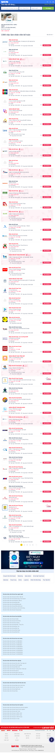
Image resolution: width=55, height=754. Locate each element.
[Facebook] (47, 730)
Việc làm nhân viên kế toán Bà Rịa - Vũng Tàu (13, 624)
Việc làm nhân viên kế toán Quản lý (11, 670)
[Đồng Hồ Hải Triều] (5, 498)
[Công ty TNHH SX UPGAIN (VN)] (5, 111)
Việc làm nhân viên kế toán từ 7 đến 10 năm (12, 716)
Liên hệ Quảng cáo (15, 750)
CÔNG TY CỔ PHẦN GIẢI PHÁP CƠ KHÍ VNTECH (19, 172)
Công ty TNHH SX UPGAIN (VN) (15, 110)
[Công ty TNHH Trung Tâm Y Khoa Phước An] (5, 246)
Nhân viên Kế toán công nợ (15, 438)
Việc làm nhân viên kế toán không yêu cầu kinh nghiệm (15, 707)
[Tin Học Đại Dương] (5, 290)
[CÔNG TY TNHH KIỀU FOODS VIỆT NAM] (5, 469)
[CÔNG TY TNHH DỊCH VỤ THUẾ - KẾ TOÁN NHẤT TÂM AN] (5, 257)
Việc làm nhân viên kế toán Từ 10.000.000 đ (12, 646)
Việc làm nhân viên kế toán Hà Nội (10, 619)
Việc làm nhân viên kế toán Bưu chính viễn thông (14, 608)
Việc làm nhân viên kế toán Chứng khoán (12, 609)
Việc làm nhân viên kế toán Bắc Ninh (11, 632)
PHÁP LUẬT (6, 740)
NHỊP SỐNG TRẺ (27, 733)
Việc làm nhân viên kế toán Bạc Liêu (11, 626)
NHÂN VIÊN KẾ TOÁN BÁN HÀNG (17, 407)
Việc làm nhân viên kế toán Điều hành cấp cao (13, 674)
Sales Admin (28, 576)
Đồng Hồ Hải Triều (13, 497)
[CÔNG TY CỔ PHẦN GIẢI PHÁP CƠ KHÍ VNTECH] (5, 172)
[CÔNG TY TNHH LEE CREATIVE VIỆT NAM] (5, 130)
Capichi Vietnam (12, 81)
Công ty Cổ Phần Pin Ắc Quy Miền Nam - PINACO (19, 226)
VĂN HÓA (27, 735)
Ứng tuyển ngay (47, 45)
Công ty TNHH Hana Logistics (15, 409)
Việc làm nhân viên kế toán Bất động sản (12, 604)
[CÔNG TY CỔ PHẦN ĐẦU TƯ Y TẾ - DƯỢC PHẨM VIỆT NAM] (5, 527)
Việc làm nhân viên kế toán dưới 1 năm (11, 711)
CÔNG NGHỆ (16, 735)
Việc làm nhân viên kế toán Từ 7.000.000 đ (12, 644)
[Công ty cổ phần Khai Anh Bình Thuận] (5, 204)
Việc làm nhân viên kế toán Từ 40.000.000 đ (13, 654)
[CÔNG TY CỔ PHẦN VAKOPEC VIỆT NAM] (5, 430)
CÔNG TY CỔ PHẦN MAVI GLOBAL (16, 357)
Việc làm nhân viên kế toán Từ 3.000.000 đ (12, 641)
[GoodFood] (5, 348)
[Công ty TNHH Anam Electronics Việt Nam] (5, 236)
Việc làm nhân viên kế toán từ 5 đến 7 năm (12, 714)
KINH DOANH (16, 733)
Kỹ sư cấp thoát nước (38, 576)
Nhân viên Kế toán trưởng (15, 327)
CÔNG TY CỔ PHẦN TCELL (14, 299)
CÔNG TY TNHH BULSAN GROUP (16, 516)
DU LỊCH (17, 740)
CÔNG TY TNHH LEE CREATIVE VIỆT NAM (18, 129)
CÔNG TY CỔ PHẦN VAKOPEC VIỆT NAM (17, 429)
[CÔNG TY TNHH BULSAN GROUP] (5, 517)
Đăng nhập (51, 4)
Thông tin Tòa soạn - (23, 749)
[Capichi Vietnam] (5, 82)
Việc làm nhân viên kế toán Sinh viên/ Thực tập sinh (14, 663)
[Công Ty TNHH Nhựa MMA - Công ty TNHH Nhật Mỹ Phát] (5, 478)
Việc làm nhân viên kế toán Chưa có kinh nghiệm (14, 709)
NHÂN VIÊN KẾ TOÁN (14, 59)
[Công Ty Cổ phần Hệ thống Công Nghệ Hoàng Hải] (5, 400)
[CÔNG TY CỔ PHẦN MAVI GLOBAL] (5, 358)
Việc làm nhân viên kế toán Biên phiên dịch (12, 606)
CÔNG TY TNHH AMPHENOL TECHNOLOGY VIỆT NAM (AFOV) (22, 41)
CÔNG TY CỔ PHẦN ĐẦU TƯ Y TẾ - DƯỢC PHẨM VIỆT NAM (21, 526)
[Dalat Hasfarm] (5, 51)
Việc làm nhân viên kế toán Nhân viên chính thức (14, 685)
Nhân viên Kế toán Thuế (15, 267)
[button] (50, 1)
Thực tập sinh (46, 580)
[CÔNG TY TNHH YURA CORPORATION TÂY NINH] (5, 329)
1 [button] (21, 545)
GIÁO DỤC (49, 733)
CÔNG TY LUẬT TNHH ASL (14, 61)
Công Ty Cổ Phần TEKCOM (14, 151)
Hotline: (39, 750)
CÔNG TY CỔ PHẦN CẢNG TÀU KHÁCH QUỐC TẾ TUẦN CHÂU (22, 280)
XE (16, 738)
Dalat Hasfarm (12, 51)
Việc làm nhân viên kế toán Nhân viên (11, 667)
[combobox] (10, 8)
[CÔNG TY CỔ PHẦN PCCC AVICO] (5, 141)
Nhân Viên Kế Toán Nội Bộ (15, 365)
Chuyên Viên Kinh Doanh (9, 576)
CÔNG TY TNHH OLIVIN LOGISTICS (16, 214)
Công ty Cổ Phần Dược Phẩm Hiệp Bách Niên (18, 193)
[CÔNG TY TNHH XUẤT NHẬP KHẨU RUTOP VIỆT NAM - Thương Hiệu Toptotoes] (5, 380)
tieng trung (13, 580)
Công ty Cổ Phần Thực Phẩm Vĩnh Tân (17, 487)
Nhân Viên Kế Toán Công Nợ (16, 378)
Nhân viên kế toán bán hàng (16, 417)
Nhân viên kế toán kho (14, 317)
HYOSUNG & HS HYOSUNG (14, 338)
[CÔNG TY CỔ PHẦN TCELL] (5, 300)
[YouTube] (53, 730)
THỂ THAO (38, 733)
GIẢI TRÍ (27, 738)
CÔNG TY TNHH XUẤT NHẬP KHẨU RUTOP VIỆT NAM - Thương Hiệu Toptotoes (22, 380)
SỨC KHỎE (38, 738)
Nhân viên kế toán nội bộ (15, 515)
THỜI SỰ (6, 735)
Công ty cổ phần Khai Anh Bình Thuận (17, 203)
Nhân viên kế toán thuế (14, 298)
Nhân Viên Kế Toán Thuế (15, 288)
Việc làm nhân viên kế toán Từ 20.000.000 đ (13, 650)
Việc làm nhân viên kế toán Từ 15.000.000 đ (12, 648)
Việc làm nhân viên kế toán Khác (10, 691)
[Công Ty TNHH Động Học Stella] (5, 419)
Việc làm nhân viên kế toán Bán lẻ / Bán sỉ (12, 600)
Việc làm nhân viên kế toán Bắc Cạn (11, 628)
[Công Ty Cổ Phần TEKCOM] (5, 151)
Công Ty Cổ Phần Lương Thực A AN (16, 71)
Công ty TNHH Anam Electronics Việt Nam (18, 235)
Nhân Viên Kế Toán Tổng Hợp (16, 536)
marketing (20, 576)
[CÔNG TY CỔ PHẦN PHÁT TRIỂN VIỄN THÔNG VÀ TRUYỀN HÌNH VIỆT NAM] (5, 92)
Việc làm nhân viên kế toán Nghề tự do (11, 689)
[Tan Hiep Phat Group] (5, 390)
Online (20, 580)
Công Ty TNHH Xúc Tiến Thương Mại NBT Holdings (20, 120)
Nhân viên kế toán (13, 39)
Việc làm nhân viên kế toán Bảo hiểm (11, 602)
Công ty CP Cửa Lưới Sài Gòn (15, 319)
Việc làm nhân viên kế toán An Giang (11, 622)
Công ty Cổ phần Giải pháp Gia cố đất (17, 101)
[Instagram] (50, 730)
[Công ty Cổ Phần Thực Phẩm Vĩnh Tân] (5, 488)
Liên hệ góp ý (31, 750)
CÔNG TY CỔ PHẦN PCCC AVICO (16, 141)
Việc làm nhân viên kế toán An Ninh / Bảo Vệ (13, 596)
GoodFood (11, 348)
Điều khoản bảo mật (24, 750)
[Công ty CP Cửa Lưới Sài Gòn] (5, 319)
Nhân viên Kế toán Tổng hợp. (16, 505)
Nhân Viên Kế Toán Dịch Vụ (15, 447)
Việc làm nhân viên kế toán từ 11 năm (11, 718)
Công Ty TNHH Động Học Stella (15, 419)
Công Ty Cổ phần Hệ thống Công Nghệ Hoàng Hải (20, 399)
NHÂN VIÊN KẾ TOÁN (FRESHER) (17, 254)
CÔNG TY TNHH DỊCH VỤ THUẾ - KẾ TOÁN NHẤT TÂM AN (21, 257)
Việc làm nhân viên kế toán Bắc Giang (11, 630)
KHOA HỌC (38, 735)
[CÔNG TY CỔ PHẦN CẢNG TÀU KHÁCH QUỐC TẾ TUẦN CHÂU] (5, 281)
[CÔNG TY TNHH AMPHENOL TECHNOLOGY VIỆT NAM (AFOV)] (5, 42)
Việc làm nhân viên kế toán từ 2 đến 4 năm (12, 713)
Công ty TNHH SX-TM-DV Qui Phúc (16, 368)
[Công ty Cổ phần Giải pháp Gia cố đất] (5, 101)
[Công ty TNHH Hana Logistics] (5, 409)
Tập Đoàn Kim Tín (13, 507)
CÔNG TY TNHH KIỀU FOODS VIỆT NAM (17, 468)
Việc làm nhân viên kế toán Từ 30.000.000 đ (13, 652)
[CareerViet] (48, 727)
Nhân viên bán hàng (36, 580)
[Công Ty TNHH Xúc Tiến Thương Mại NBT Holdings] (5, 121)
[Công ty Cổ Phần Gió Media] (5, 310)
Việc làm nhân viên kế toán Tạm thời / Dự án (13, 687)
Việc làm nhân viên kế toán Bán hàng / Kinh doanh (14, 598)
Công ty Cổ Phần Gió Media (15, 309)
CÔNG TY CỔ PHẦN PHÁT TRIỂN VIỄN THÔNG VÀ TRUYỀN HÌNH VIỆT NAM (22, 91)
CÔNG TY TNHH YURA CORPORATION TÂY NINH (19, 328)
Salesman (5, 580)
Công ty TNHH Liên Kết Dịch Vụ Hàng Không (18, 439)
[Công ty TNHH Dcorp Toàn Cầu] (5, 459)
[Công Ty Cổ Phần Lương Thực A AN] (5, 72)
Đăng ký (46, 4)
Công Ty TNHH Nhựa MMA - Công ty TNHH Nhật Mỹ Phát (21, 478)
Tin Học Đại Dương (13, 290)
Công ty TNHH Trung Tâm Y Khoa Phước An (18, 245)
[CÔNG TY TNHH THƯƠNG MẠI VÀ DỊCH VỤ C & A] (5, 538)
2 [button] (24, 545)
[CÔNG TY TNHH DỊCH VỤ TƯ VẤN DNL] (5, 449)
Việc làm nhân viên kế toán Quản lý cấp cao (12, 672)
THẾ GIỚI (6, 738)
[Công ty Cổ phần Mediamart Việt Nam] (5, 269)
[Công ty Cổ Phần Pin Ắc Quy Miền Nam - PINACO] (5, 226)
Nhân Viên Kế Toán (13, 70)
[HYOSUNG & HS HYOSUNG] (5, 339)
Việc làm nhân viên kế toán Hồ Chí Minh (12, 620)
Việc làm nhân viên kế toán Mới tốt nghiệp (12, 665)
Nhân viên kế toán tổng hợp (16, 388)
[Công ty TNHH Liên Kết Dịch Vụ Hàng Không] (5, 440)
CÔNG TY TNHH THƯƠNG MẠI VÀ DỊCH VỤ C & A (19, 537)
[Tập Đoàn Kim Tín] (5, 507)
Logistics (26, 580)
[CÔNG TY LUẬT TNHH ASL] (5, 61)
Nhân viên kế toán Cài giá (15, 346)
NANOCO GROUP (12, 182)
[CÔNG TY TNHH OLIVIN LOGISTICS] (5, 213)
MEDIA (6, 733)
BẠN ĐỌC (49, 735)
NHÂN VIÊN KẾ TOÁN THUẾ (15, 278)
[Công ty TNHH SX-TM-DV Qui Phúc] (5, 368)
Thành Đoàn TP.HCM (32, 749)
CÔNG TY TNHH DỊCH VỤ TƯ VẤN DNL (17, 449)
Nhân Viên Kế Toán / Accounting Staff (18, 336)
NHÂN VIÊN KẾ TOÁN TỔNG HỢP (17, 356)
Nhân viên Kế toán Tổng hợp (16, 466)
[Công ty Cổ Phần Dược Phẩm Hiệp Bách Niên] (5, 193)
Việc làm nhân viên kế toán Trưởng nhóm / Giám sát (14, 668)
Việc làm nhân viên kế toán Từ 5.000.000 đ (12, 643)
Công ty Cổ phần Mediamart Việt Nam (17, 269)
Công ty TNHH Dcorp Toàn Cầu (15, 458)
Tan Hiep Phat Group (13, 389)
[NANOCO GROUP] (5, 183)
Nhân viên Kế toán (13, 49)
